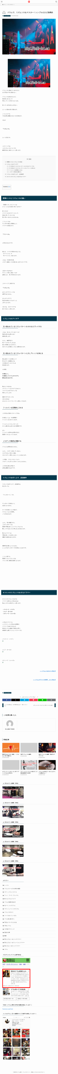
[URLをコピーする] (51, 700)
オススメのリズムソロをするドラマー (16, 176)
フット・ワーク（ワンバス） (11, 895)
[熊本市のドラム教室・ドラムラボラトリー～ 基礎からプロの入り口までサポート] (29, 1)
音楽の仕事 (7, 932)
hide (9, 186)
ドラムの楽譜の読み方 (10, 902)
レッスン (6, 885)
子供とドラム (7, 925)
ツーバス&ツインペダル (10, 915)
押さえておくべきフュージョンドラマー (14, 942)
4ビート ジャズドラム (9, 905)
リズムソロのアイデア (12, 164)
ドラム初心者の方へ (9, 919)
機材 (5, 935)
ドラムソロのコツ (7, 15)
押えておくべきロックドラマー (12, 945)
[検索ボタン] (56, 1)
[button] (6, 700)
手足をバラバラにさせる (10, 922)
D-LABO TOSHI (9, 729)
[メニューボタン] (1, 1)
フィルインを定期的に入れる (15, 170)
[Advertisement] (29, 574)
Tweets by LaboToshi (7, 1009)
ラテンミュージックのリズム (11, 908)
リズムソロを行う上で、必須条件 (15, 174)
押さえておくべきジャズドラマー (12, 939)
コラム (6, 949)
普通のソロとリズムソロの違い (15, 162)
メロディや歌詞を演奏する (15, 171)
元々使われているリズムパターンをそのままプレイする (21, 166)
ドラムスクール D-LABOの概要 (12, 888)
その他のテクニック (9, 929)
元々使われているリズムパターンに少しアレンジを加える (22, 168)
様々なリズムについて (10, 898)
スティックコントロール (10, 892)
